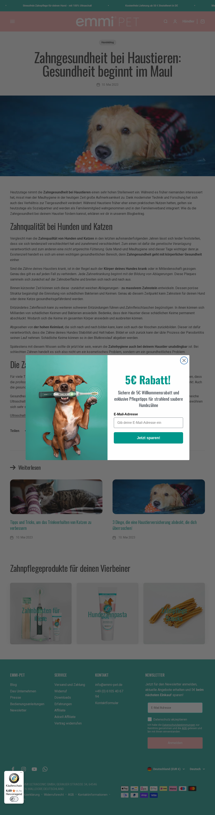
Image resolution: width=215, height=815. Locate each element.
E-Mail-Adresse (126, 414)
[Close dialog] (184, 360)
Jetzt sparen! (148, 438)
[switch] (14, 799)
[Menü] (21, 773)
